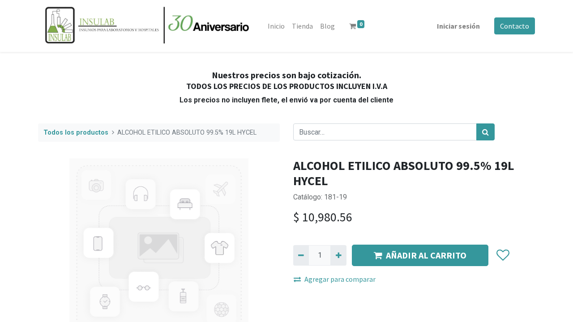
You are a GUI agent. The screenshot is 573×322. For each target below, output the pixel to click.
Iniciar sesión (458, 25)
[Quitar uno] (301, 255)
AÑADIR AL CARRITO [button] (426, 255)
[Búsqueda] (485, 131)
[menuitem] (276, 26)
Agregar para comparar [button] (340, 279)
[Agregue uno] (338, 255)
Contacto (514, 25)
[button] (502, 255)
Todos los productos (75, 132)
